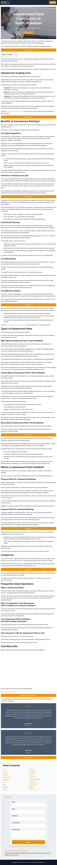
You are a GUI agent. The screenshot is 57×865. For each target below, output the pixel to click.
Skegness (31, 788)
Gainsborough (6, 777)
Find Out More (28, 196)
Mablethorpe (32, 781)
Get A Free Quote (28, 757)
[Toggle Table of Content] (15, 55)
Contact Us (28, 528)
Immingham (32, 772)
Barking (14, 691)
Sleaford (5, 775)
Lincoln (3, 691)
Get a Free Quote (28, 117)
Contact (53, 2)
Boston (4, 784)
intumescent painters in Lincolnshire (16, 325)
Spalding (31, 769)
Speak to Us (28, 304)
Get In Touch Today (28, 50)
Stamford (31, 786)
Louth (4, 782)
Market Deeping (33, 784)
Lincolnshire (8, 691)
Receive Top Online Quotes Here (28, 695)
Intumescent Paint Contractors (15, 111)
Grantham (5, 779)
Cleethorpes (32, 776)
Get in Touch (28, 435)
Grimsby (31, 774)
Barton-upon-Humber (34, 779)
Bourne (5, 789)
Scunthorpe (6, 787)
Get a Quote (27, 32)
